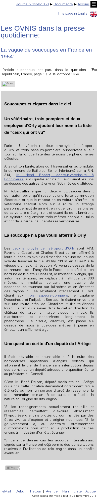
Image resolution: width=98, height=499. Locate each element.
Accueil (83, 4)
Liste (78, 491)
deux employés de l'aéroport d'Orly (44, 249)
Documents (63, 4)
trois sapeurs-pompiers (47, 296)
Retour (35, 491)
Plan (65, 491)
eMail (6, 491)
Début (20, 491)
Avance (52, 491)
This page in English (73, 14)
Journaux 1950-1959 (32, 4)
